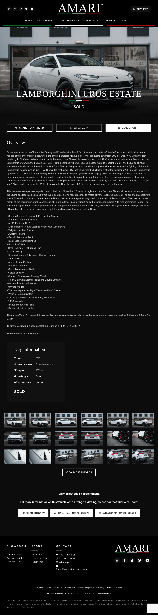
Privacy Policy (73, 593)
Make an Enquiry (33, 513)
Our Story (36, 554)
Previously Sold (15, 558)
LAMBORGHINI (130, 127)
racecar (107, 593)
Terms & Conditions (55, 593)
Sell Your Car (14, 561)
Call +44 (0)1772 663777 (73, 513)
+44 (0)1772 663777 (69, 558)
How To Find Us (66, 554)
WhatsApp (142, 9)
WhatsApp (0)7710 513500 (119, 513)
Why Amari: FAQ (40, 558)
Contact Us (89, 593)
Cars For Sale (14, 554)
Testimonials (38, 562)
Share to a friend (31, 127)
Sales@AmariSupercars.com (71, 569)
